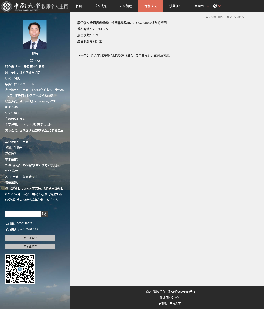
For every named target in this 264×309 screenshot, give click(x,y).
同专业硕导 (30, 246)
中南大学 (175, 303)
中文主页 (223, 17)
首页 (79, 6)
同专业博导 (30, 238)
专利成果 (150, 6)
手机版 (163, 303)
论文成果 (101, 6)
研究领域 (125, 6)
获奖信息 (175, 6)
